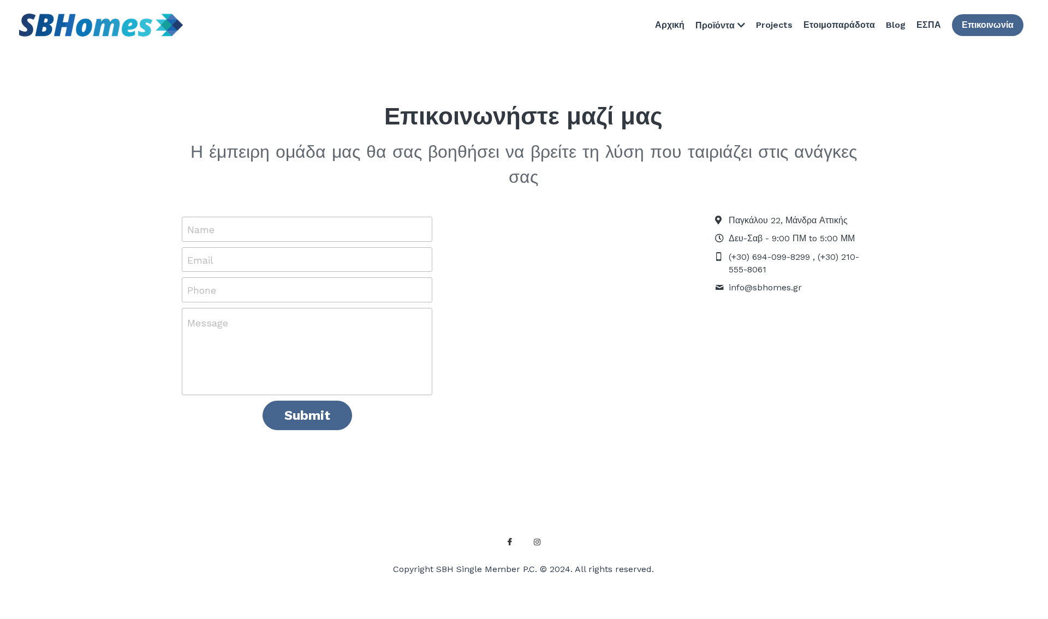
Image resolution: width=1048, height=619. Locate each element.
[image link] (101, 24)
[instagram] (537, 542)
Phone (201, 290)
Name (201, 229)
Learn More (125, 549)
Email (200, 259)
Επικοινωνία (988, 25)
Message (207, 323)
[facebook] (510, 542)
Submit (307, 415)
